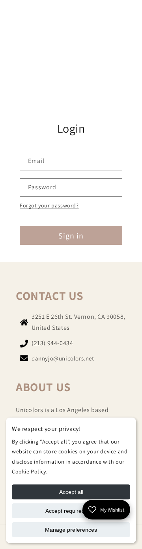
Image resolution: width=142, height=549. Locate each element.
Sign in (71, 236)
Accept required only (71, 511)
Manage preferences (71, 530)
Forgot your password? (49, 205)
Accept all (71, 492)
